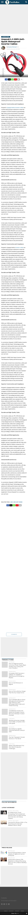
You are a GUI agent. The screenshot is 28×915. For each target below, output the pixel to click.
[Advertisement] (14, 19)
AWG (11, 502)
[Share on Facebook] (6, 79)
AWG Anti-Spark (17, 502)
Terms (22, 911)
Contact (11, 911)
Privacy (17, 911)
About (5, 911)
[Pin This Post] (15, 79)
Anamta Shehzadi (12, 47)
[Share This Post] (9, 79)
